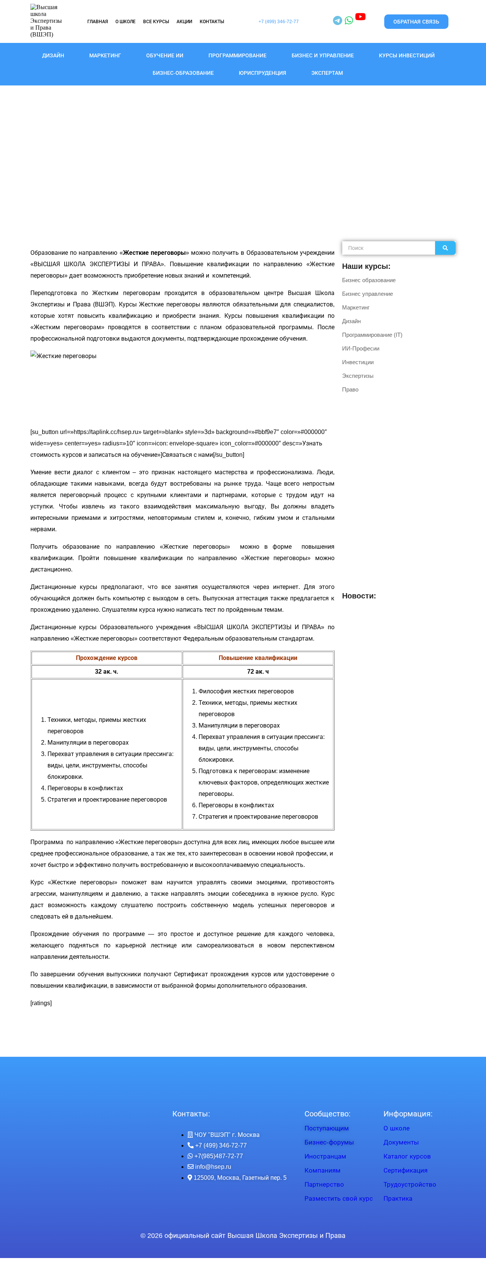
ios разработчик (361, 642)
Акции (184, 21)
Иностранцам (325, 1156)
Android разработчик (414, 642)
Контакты (212, 21)
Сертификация (405, 1170)
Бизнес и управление (323, 55)
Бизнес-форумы (329, 1142)
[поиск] (445, 248)
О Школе (125, 21)
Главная (97, 21)
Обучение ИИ (164, 55)
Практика (397, 1198)
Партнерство (324, 1184)
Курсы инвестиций (407, 55)
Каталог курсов (407, 1156)
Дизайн (53, 55)
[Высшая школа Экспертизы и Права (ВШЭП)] (46, 21)
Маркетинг (105, 55)
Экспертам (327, 73)
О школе (396, 1128)
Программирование (237, 55)
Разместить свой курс (339, 1198)
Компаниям (323, 1170)
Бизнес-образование (183, 73)
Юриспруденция (262, 73)
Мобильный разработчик (373, 619)
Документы (401, 1142)
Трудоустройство (409, 1184)
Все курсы (156, 21)
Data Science (358, 665)
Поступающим (327, 1128)
